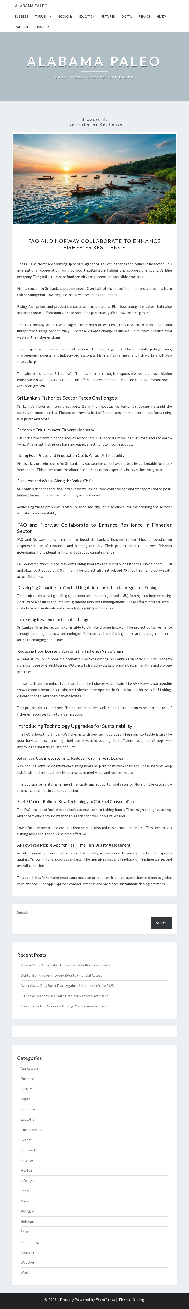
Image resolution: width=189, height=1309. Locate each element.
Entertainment (33, 1129)
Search (22, 912)
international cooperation (38, 270)
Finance (144, 16)
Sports (26, 1231)
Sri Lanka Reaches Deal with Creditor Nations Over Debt (64, 996)
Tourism (41, 16)
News (25, 1201)
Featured (108, 16)
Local (25, 1191)
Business (21, 16)
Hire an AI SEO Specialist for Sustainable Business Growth (66, 965)
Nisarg (139, 1299)
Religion (27, 1221)
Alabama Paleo (31, 6)
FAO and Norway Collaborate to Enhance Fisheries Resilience (94, 244)
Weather (27, 1262)
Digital (127, 16)
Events (26, 1140)
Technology (30, 1242)
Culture (26, 1088)
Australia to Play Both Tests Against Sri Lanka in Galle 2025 (67, 985)
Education (86, 16)
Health (162, 16)
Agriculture (29, 1068)
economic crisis (44, 412)
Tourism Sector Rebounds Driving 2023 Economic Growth (65, 1006)
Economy (65, 16)
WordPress (105, 1299)
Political (22, 26)
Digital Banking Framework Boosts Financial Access (61, 975)
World (25, 1272)
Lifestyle (28, 1180)
